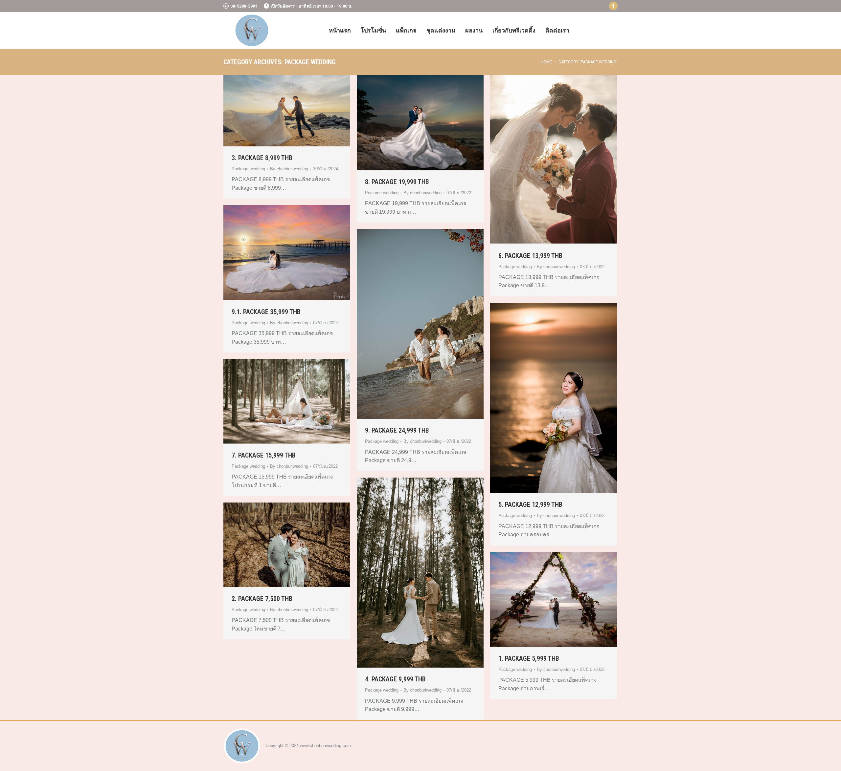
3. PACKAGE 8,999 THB (262, 158)
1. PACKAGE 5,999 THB (528, 658)
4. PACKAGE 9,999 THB (395, 679)
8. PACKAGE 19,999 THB (397, 182)
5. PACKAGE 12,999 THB (530, 504)
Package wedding (248, 168)
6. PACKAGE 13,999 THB (530, 256)
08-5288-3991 (243, 6)
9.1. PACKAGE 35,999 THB (266, 312)
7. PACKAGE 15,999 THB (264, 455)
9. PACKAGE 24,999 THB (397, 430)
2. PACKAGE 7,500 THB (262, 599)
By (289, 168)
